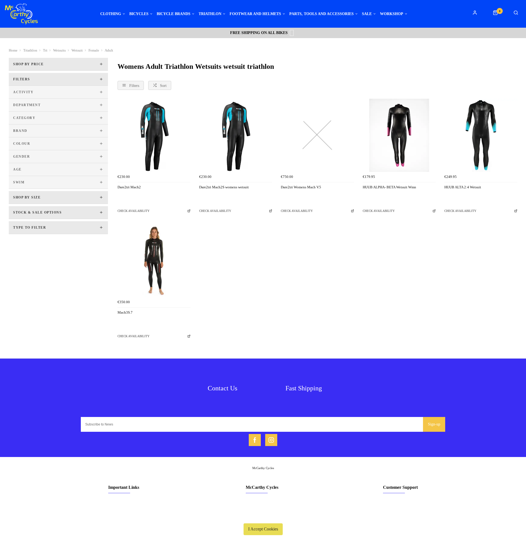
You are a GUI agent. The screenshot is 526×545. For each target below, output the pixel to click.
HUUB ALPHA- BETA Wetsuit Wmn (389, 187)
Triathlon (210, 14)
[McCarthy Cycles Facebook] (255, 440)
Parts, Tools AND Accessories (321, 14)
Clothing (110, 14)
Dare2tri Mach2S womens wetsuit (224, 187)
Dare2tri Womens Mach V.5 (301, 187)
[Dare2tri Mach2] (154, 135)
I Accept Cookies (263, 529)
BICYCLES (138, 14)
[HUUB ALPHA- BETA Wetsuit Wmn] (399, 135)
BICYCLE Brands (173, 14)
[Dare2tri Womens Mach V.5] (317, 135)
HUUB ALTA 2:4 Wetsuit (462, 187)
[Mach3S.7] (154, 260)
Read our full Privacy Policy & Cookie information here (263, 516)
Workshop (391, 14)
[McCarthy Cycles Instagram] (271, 440)
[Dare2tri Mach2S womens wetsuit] (235, 135)
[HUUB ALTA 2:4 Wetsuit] (480, 135)
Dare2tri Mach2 (129, 187)
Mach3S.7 (125, 312)
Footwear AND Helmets (255, 14)
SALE (367, 14)
